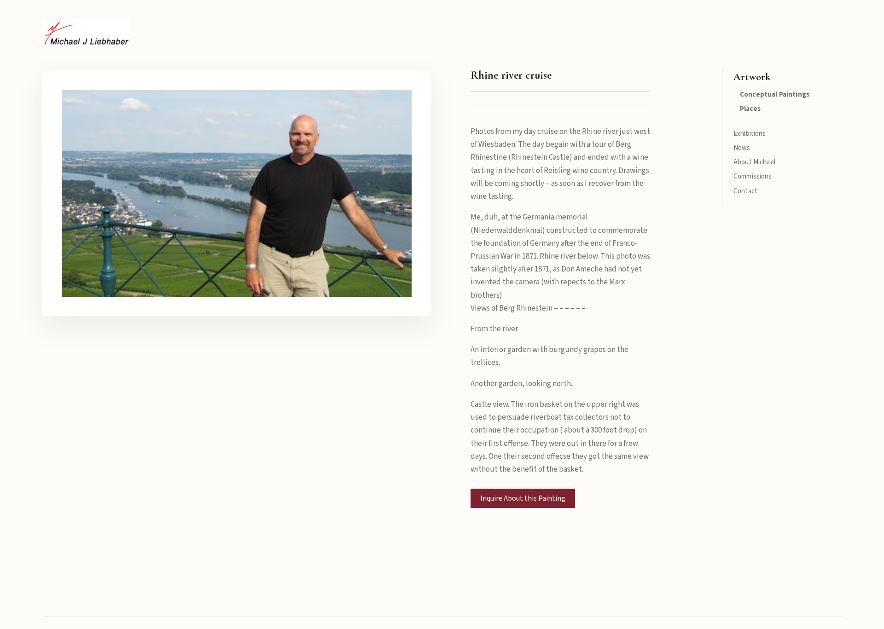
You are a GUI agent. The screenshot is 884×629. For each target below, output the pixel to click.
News (741, 148)
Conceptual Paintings (774, 94)
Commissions (752, 176)
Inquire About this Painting (522, 498)
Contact (745, 191)
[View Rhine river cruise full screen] (236, 193)
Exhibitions (749, 133)
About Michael (754, 162)
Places (750, 109)
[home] (85, 33)
